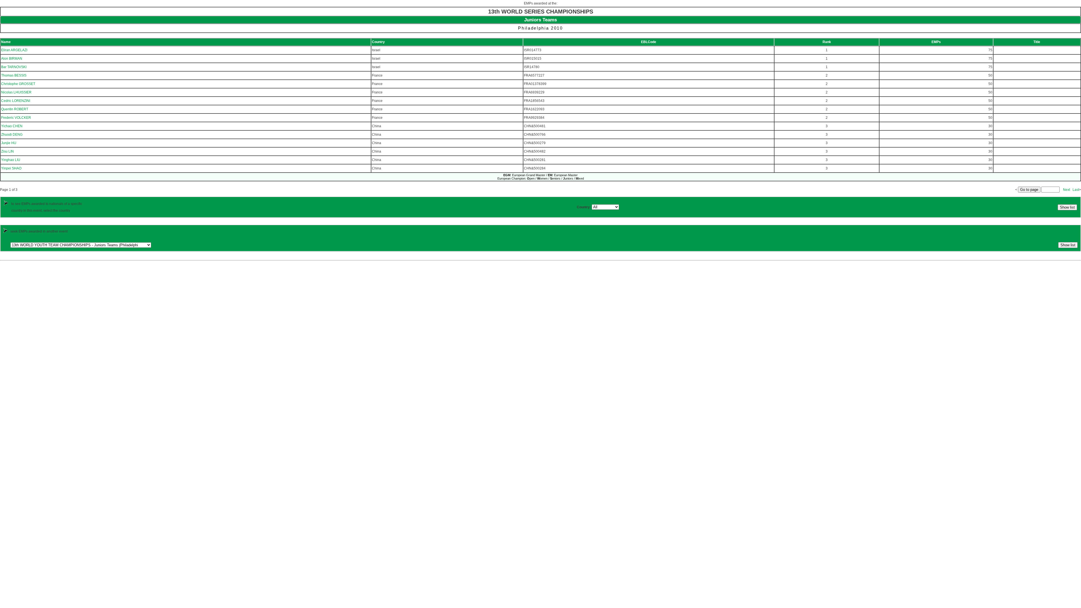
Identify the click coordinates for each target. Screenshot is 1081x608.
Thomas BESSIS (13, 75)
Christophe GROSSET (18, 84)
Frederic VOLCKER (16, 118)
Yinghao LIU (10, 160)
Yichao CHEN (12, 126)
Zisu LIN (7, 151)
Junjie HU (8, 143)
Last (1076, 190)
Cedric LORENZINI (15, 101)
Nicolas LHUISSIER (16, 92)
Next (1066, 190)
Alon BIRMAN (11, 59)
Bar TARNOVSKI (13, 67)
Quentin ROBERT (14, 109)
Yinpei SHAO (11, 168)
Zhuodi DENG (12, 135)
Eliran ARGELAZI (14, 50)
